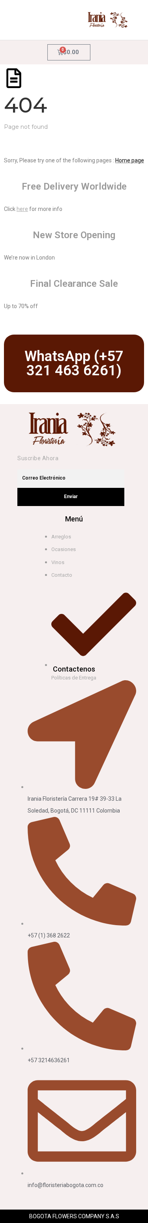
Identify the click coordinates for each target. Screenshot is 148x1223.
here (22, 209)
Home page (129, 160)
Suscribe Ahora (37, 458)
